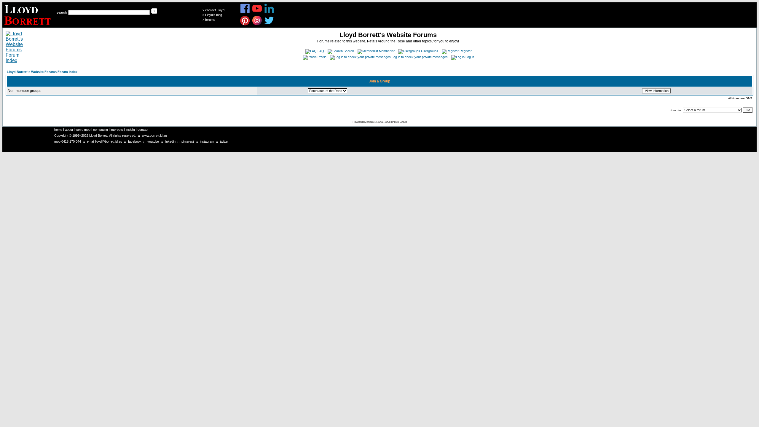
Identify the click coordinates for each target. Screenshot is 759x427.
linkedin (170, 141)
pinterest (187, 141)
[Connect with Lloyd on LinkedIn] (269, 12)
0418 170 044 (71, 141)
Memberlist (387, 51)
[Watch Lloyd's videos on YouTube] (257, 12)
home (58, 129)
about (69, 129)
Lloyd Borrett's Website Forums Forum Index (42, 72)
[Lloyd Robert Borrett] (28, 25)
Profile (322, 57)
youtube (153, 141)
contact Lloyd (214, 10)
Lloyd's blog (213, 15)
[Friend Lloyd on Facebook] (245, 12)
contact (143, 129)
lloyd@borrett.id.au (108, 141)
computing (100, 129)
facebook (134, 141)
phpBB (370, 121)
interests (117, 129)
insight (130, 129)
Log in (469, 57)
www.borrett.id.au (154, 135)
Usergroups (429, 51)
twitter (224, 141)
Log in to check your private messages (420, 57)
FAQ (321, 51)
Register (466, 51)
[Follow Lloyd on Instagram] (257, 24)
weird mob (83, 129)
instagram (207, 141)
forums (210, 19)
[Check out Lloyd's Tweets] (269, 24)
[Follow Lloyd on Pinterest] (245, 24)
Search (349, 51)
